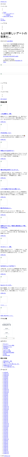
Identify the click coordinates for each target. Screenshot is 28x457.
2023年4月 (5, 400)
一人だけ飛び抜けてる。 (9, 366)
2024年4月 (5, 383)
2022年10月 (6, 409)
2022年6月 (5, 415)
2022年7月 (5, 413)
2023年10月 (6, 392)
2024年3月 (5, 385)
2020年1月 (5, 450)
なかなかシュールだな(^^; (8, 266)
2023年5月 (5, 399)
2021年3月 (5, 436)
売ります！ (6, 344)
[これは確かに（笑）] (4, 111)
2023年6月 (5, 398)
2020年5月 (5, 444)
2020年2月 (5, 449)
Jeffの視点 (10, 41)
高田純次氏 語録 (7, 361)
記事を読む (3, 121)
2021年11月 (6, 425)
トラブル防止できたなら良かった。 (11, 189)
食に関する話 (6, 355)
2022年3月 (5, 419)
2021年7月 (5, 430)
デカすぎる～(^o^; (6, 133)
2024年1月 (5, 388)
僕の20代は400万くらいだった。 (10, 169)
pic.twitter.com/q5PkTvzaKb (10, 56)
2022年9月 (5, 410)
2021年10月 (6, 426)
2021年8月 (5, 429)
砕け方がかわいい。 (6, 208)
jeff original (4, 99)
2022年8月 (5, 412)
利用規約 (8, 15)
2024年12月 (6, 373)
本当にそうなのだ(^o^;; (7, 150)
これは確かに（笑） (6, 113)
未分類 (5, 354)
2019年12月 (6, 452)
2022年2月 (5, 420)
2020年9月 (5, 440)
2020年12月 (6, 439)
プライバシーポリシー (8, 13)
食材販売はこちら (7, 346)
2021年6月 (5, 432)
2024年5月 (5, 382)
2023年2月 (5, 403)
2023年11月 (6, 390)
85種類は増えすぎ (7, 365)
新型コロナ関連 (7, 351)
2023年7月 (5, 396)
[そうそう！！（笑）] (4, 244)
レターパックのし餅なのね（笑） (11, 364)
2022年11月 (6, 408)
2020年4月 (5, 446)
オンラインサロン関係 (8, 345)
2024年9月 (5, 376)
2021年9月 (5, 427)
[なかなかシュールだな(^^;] (4, 263)
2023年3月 (5, 402)
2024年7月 (5, 379)
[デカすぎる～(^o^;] (4, 130)
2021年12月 (6, 423)
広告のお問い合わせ (8, 16)
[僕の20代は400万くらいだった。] (4, 167)
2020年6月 (5, 443)
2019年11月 (6, 453)
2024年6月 (5, 381)
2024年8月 (5, 378)
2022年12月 (6, 406)
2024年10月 (6, 375)
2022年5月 (5, 416)
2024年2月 (5, 386)
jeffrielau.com (3, 1)
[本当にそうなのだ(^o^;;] (4, 147)
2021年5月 (5, 433)
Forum (4, 12)
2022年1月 (5, 422)
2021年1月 (5, 437)
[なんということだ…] (4, 282)
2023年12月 (6, 389)
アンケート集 (6, 349)
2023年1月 (5, 405)
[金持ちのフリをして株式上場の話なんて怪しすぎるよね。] (4, 223)
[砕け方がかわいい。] (4, 205)
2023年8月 (5, 395)
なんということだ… (6, 285)
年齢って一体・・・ (8, 362)
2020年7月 (5, 442)
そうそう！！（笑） (6, 246)
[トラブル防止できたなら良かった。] (4, 186)
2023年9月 (5, 393)
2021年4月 (5, 435)
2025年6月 (5, 372)
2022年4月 (5, 417)
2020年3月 (5, 447)
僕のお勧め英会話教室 (8, 352)
